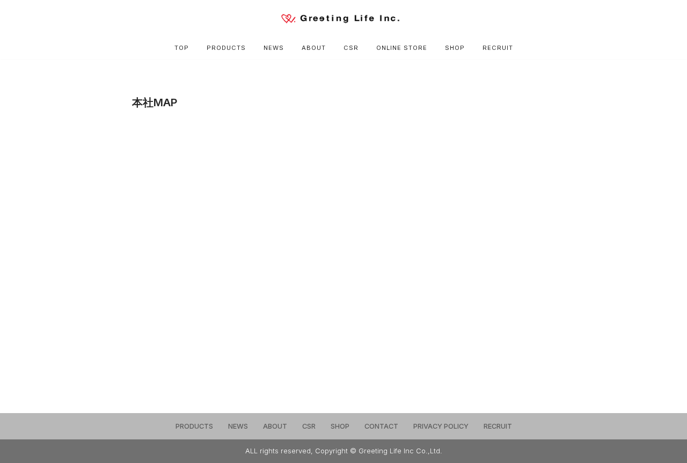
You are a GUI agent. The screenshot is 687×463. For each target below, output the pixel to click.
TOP (181, 48)
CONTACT (381, 426)
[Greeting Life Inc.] (343, 18)
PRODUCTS (226, 48)
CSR (351, 48)
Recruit (498, 48)
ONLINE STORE (401, 48)
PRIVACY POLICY (441, 426)
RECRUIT (498, 426)
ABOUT (314, 48)
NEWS (274, 48)
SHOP (455, 48)
